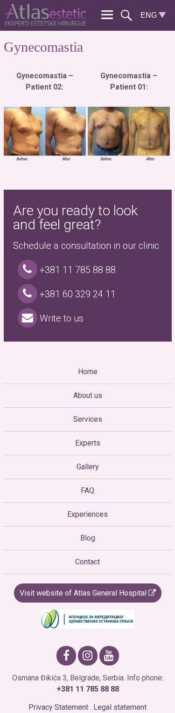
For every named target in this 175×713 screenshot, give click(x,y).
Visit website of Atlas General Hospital (84, 593)
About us (87, 395)
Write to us (60, 318)
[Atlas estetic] (47, 23)
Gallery (88, 466)
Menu (107, 15)
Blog (87, 538)
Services (87, 419)
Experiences (87, 514)
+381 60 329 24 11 (76, 294)
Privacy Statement (58, 707)
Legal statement (120, 707)
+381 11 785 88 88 (76, 269)
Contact (87, 561)
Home (88, 371)
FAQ (87, 490)
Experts (87, 443)
